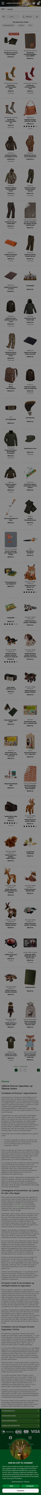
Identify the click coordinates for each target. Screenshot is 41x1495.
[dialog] (20, 747)
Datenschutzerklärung (17, 1481)
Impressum (26, 1481)
